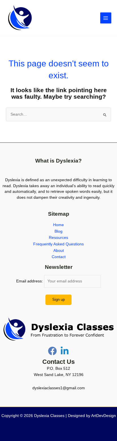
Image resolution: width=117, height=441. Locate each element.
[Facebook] (52, 351)
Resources (58, 237)
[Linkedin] (64, 351)
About (58, 250)
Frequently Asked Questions (58, 244)
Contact (59, 257)
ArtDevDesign (103, 416)
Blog (58, 231)
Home (58, 225)
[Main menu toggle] (105, 17)
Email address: (30, 281)
